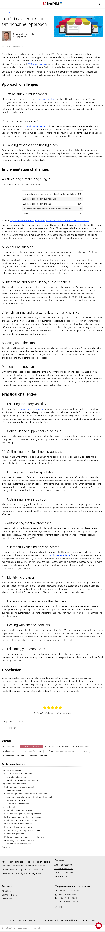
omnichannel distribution (31, 409)
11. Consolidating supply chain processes (22, 814)
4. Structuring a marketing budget (19, 787)
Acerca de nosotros (63, 865)
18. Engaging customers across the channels (24, 837)
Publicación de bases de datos (57, 747)
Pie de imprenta (88, 920)
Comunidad (7, 898)
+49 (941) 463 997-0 (67, 898)
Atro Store (6, 891)
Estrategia (84, 751)
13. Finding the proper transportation (20, 820)
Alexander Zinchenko (24, 34)
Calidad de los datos (81, 747)
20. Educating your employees (17, 844)
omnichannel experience (58, 555)
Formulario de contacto (68, 890)
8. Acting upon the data (14, 800)
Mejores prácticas (10, 747)
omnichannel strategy (45, 99)
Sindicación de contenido (13, 46)
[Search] (100, 4)
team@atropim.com (67, 894)
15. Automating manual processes (19, 827)
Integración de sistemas (37, 756)
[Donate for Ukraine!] (60, 3)
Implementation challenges (14, 783)
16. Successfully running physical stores (22, 830)
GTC (4, 920)
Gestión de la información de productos (60, 751)
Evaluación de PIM (10, 751)
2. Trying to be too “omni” (15, 777)
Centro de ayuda (9, 895)
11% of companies (37, 64)
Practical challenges (11, 807)
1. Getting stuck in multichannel (18, 773)
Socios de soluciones (63, 872)
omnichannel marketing (37, 126)
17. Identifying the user (14, 834)
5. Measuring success (13, 790)
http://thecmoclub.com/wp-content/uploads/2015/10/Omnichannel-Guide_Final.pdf (49, 220)
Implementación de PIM (31, 751)
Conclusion (7, 847)
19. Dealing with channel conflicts (19, 840)
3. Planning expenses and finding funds (21, 780)
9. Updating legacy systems (16, 804)
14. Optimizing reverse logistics (18, 824)
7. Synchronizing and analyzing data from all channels (28, 797)
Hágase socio (60, 876)
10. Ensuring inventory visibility (18, 810)
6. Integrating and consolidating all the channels (25, 793)
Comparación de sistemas (13, 756)
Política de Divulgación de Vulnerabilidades (58, 920)
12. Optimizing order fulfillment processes (22, 817)
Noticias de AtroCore (63, 868)
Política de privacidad (26, 920)
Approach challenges (11, 770)
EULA (11, 920)
